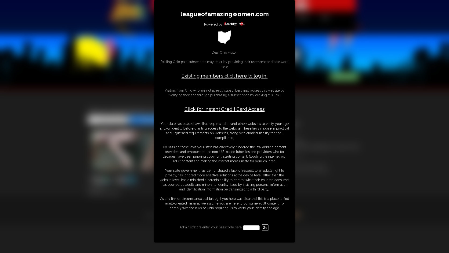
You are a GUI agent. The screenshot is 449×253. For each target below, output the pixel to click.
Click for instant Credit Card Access (225, 109)
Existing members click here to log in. (224, 76)
